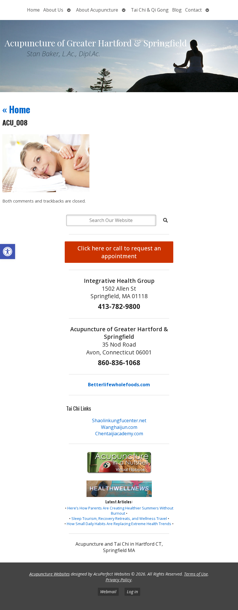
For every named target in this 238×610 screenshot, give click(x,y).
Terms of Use (196, 574)
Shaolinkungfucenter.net (119, 420)
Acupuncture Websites (49, 574)
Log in (132, 591)
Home (33, 10)
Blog (177, 10)
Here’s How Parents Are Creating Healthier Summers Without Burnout (120, 510)
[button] (7, 251)
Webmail (108, 591)
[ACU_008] (45, 190)
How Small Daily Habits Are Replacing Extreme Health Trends (119, 523)
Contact (193, 10)
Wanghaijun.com (119, 427)
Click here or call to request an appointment (119, 252)
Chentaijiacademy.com (119, 433)
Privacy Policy (118, 579)
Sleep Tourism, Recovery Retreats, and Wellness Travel (119, 518)
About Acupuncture (97, 10)
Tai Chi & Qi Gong (150, 10)
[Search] (165, 220)
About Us (53, 10)
